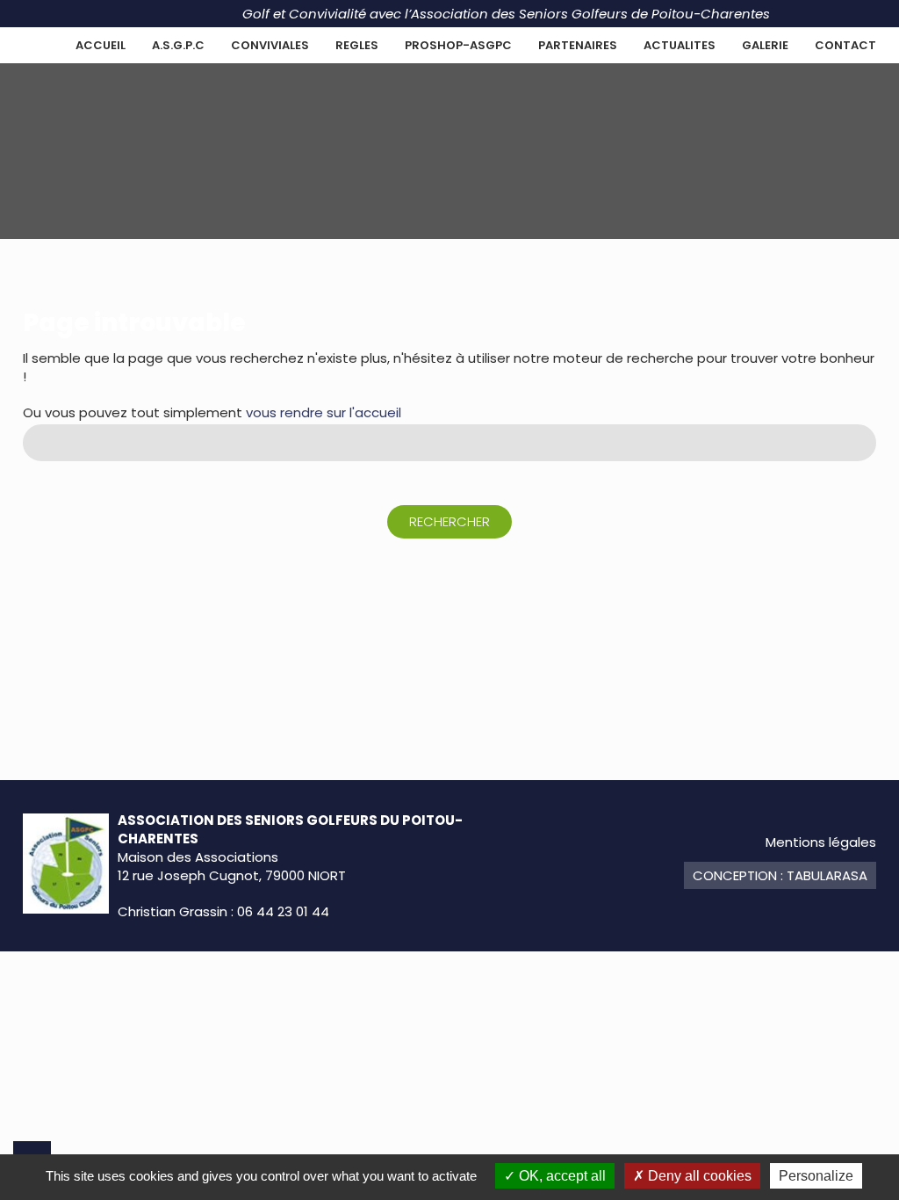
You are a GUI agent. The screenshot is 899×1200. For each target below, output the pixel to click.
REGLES (356, 45)
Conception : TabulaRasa (780, 875)
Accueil (101, 45)
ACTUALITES (680, 45)
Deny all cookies (698, 1175)
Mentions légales (821, 842)
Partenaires (577, 45)
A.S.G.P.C (178, 45)
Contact (845, 45)
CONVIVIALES (270, 45)
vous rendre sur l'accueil (323, 412)
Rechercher (449, 521)
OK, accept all (560, 1175)
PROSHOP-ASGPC (458, 45)
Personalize (816, 1175)
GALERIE (765, 45)
